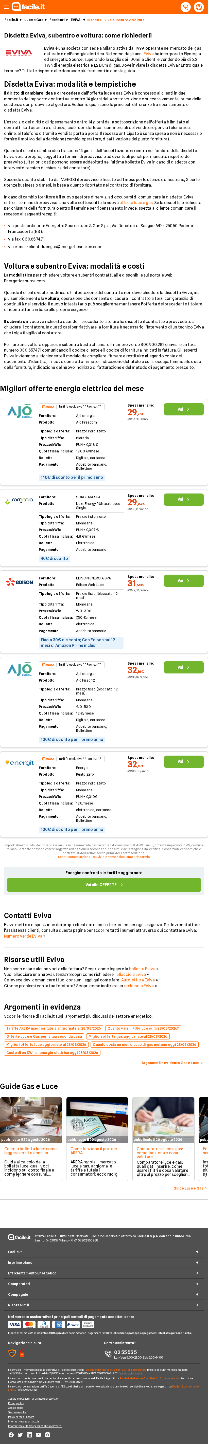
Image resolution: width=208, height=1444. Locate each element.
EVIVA (76, 20)
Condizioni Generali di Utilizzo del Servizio (33, 1398)
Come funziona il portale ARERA (94, 1150)
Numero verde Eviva (23, 936)
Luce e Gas (33, 20)
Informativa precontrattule (24, 1421)
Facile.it (11, 20)
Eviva (149, 53)
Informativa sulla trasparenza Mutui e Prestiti (35, 1426)
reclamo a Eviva (139, 985)
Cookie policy (15, 1407)
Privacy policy (16, 1403)
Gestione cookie (17, 1412)
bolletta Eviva (142, 968)
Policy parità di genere (21, 1416)
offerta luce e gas (136, 202)
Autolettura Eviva (138, 980)
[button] (6, 7)
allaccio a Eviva (131, 974)
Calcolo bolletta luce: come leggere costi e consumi (30, 1150)
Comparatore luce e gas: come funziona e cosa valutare (160, 1152)
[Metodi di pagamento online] (56, 1324)
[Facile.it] (28, 9)
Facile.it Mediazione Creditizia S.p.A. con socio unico (150, 1378)
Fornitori (57, 20)
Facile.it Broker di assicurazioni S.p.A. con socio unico (115, 1369)
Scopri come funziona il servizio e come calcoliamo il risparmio (104, 857)
